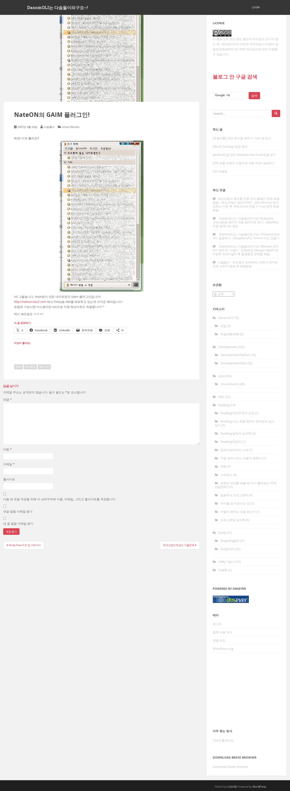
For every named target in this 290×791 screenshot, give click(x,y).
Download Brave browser (230, 767)
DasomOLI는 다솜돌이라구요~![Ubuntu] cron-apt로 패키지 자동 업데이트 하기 (243, 220)
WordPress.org (223, 649)
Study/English (229, 541)
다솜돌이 (49, 127)
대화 (223, 466)
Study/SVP (227, 549)
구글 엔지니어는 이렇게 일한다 (241, 458)
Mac (221, 397)
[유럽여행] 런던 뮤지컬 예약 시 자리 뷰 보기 (242, 138)
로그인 (217, 624)
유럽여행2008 (229, 334)
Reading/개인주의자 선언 (237, 413)
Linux (221, 376)
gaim (18, 367)
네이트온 (30, 367)
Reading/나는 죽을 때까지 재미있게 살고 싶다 (245, 423)
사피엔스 (226, 475)
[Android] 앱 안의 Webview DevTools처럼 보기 (244, 155)
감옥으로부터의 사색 (234, 450)
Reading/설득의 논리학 (235, 433)
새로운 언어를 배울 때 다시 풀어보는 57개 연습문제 (245, 485)
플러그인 (44, 367)
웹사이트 (9, 479)
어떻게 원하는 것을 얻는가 (238, 512)
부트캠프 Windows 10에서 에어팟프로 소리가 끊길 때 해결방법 (245, 264)
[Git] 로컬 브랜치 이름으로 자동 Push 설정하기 (244, 163)
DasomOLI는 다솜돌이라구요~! (57, 7)
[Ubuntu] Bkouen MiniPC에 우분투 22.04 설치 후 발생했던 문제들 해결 (245, 252)
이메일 (9, 464)
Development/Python (235, 355)
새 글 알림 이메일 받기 (18, 523)
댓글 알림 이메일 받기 (17, 511)
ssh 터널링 (220, 171)
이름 (7, 449)
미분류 (222, 570)
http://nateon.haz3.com (30, 302)
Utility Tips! (225, 562)
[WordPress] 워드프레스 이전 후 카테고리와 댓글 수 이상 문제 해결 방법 (246, 206)
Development (227, 347)
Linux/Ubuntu (70, 127)
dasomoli (224, 318)
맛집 (223, 326)
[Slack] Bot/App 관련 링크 (230, 146)
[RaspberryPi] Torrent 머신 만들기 (256, 238)
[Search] (276, 113)
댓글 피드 (219, 640)
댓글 (7, 399)
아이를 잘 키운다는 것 (235, 503)
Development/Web (233, 363)
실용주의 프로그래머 (234, 495)
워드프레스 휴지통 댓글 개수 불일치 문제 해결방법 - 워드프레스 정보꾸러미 (246, 200)
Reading (223, 405)
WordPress (259, 786)
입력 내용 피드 (222, 632)
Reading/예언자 (230, 442)
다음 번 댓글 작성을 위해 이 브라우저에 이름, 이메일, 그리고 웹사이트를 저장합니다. (59, 499)
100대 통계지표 (223, 740)
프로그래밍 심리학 (232, 520)
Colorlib (232, 786)
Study (222, 533)
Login (256, 7)
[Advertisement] (246, 692)
